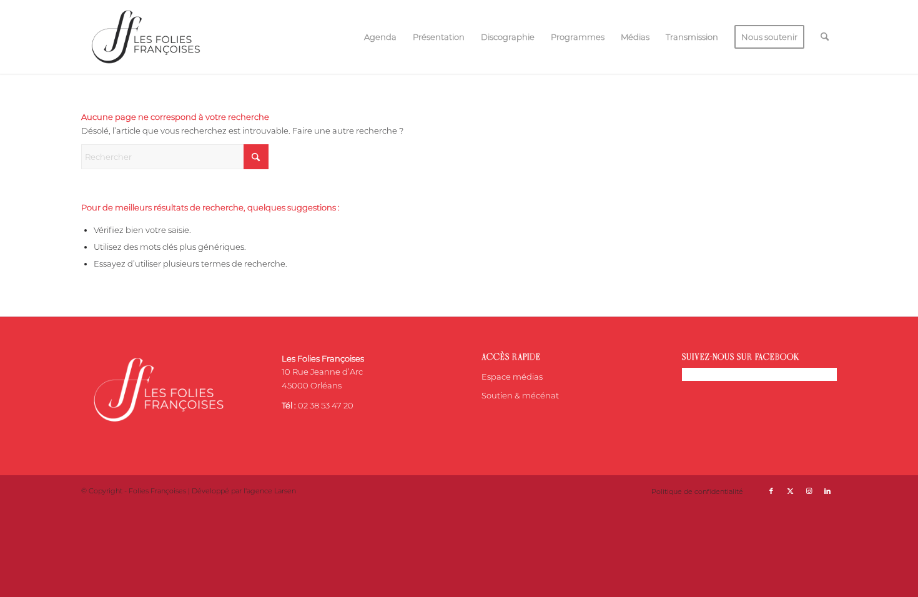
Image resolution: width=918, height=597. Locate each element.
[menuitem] (380, 37)
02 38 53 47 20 (325, 405)
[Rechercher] (824, 37)
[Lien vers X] (790, 490)
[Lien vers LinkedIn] (827, 490)
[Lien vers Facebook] (771, 490)
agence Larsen (271, 490)
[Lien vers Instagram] (808, 490)
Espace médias (512, 377)
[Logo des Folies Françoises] (145, 37)
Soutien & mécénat (520, 395)
